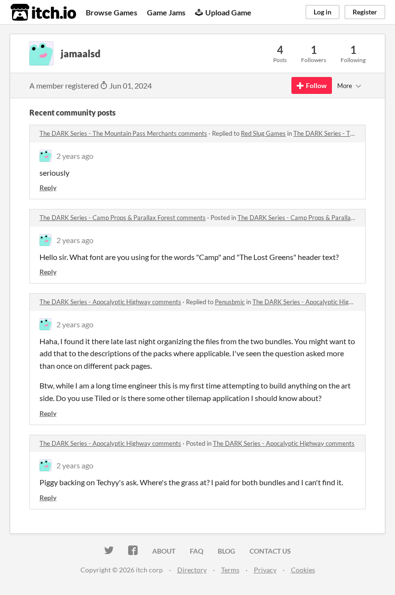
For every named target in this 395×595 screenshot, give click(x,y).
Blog (226, 551)
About (163, 551)
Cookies (303, 570)
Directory (192, 570)
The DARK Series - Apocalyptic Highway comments (110, 302)
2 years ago (74, 155)
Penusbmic (230, 302)
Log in (322, 12)
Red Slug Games (263, 133)
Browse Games (111, 12)
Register (365, 12)
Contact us (270, 551)
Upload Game (228, 12)
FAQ (196, 551)
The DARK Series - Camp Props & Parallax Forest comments (123, 217)
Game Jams (166, 12)
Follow (316, 85)
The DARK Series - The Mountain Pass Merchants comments (123, 133)
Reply (48, 187)
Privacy (265, 570)
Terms (230, 570)
